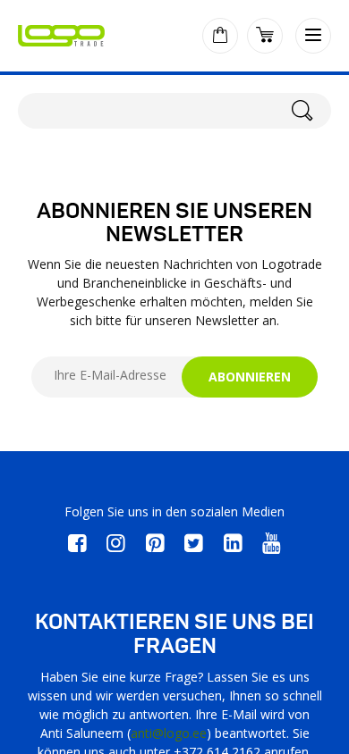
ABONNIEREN (250, 376)
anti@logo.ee (169, 733)
